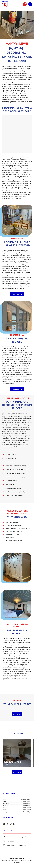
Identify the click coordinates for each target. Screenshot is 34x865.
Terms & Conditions (17, 858)
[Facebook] (4, 824)
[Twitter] (10, 824)
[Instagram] (7, 824)
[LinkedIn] (14, 824)
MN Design (17, 862)
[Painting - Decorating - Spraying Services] (5, 4)
